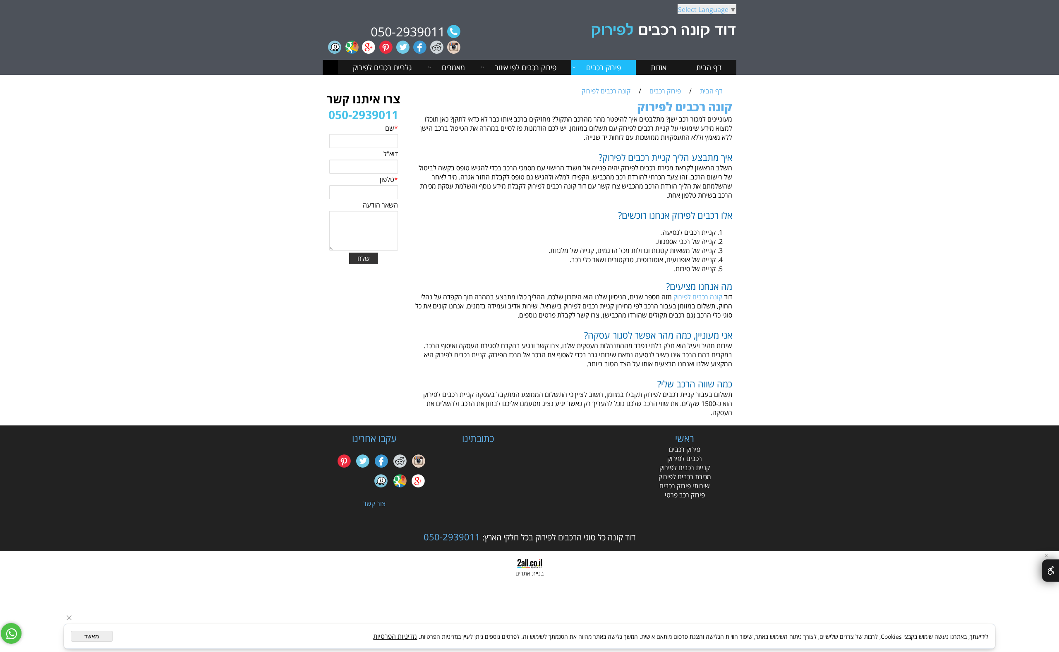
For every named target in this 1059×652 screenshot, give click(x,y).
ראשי (684, 438)
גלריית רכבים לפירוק (382, 67)
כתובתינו (478, 438)
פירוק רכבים (603, 67)
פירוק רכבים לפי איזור (525, 67)
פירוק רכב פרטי (685, 494)
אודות (658, 67)
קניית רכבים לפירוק (684, 467)
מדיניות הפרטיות (395, 636)
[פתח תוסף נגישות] (1050, 570)
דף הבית (708, 67)
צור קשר (374, 503)
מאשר (91, 636)
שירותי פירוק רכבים (684, 485)
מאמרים (453, 67)
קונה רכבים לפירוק (697, 296)
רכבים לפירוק (684, 458)
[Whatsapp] (11, 633)
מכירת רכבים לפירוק (685, 476)
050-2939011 (408, 31)
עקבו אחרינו (374, 438)
